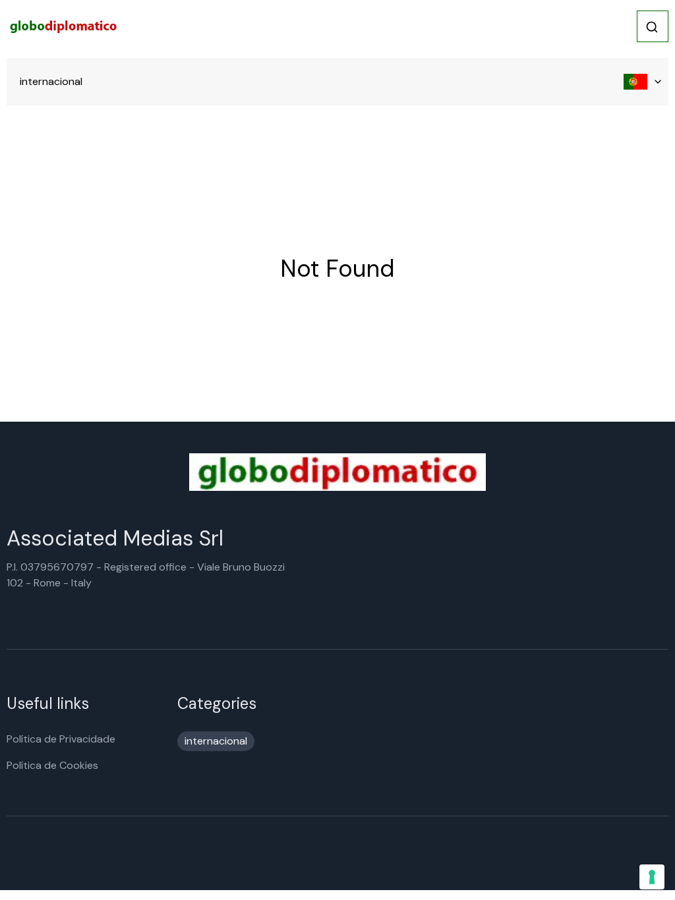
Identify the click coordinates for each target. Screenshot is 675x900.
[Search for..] (652, 27)
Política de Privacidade (61, 739)
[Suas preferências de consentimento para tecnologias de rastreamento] (651, 876)
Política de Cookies (52, 765)
